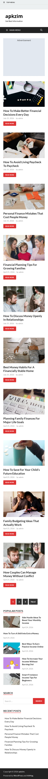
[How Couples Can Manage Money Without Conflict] (24, 555)
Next (33, 601)
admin (20, 118)
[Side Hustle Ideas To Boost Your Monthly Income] (11, 617)
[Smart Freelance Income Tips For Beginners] (11, 675)
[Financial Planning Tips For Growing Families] (24, 248)
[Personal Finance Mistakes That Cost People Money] (24, 196)
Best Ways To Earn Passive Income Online (32, 645)
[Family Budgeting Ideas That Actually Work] (24, 504)
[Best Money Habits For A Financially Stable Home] (24, 350)
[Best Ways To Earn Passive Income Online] (11, 644)
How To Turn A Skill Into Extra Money (21, 633)
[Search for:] (24, 701)
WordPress (18, 775)
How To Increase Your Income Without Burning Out (32, 661)
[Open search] (41, 30)
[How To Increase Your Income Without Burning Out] (11, 659)
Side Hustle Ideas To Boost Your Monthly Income (31, 620)
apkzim (14, 16)
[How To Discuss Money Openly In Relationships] (24, 299)
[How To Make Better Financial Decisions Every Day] (24, 94)
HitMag (30, 775)
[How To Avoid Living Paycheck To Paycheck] (24, 145)
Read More (8, 122)
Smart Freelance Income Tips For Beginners (30, 677)
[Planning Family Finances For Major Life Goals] (24, 402)
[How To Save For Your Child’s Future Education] (24, 453)
